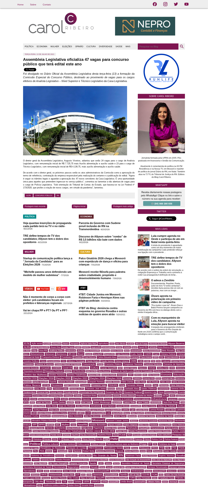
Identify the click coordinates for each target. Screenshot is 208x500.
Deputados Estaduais (33, 371)
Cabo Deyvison (122, 354)
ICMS (26, 399)
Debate (152, 368)
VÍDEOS (29, 289)
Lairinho (125, 410)
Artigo (34, 350)
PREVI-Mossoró (95, 448)
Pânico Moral (111, 428)
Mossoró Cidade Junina (117, 420)
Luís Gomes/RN (98, 413)
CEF (182, 357)
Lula (108, 413)
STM (89, 475)
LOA (88, 413)
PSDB (181, 448)
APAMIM (127, 347)
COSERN (56, 368)
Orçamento (60, 428)
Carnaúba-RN (124, 357)
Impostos (86, 399)
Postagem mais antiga (123, 206)
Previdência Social (113, 448)
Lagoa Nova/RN (97, 410)
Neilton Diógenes (131, 425)
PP (150, 444)
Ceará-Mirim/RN (172, 357)
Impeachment (74, 399)
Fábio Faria (140, 382)
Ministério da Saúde (165, 416)
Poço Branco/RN (126, 439)
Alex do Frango (142, 344)
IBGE (172, 396)
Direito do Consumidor (144, 371)
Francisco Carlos (61, 389)
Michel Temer (120, 416)
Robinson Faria (133, 455)
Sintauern (35, 475)
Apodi (134, 347)
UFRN (104, 482)
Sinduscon (172, 471)
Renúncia (60, 456)
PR (155, 444)
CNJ (158, 361)
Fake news (165, 382)
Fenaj (122, 385)
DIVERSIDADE (105, 46)
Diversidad (122, 375)
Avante (80, 350)
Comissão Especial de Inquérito (67, 364)
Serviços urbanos (177, 467)
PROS (154, 448)
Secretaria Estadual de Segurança (168, 463)
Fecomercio (57, 385)
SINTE (44, 474)
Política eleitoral (68, 444)
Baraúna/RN (136, 350)
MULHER (55, 46)
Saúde (93, 463)
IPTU (26, 402)
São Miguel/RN (40, 463)
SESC (40, 471)
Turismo (77, 481)
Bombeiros (61, 354)
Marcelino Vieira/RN (152, 413)
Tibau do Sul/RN (87, 478)
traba (155, 478)
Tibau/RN (100, 478)
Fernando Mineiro (135, 385)
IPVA (32, 402)
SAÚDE (119, 46)
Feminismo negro (99, 385)
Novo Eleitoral (178, 425)
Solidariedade (55, 474)
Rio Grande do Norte (104, 455)
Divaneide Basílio (108, 375)
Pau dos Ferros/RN (88, 435)
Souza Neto (69, 475)
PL (59, 439)
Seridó (109, 467)
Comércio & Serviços (44, 364)
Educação (179, 374)
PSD (174, 448)
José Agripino (109, 406)
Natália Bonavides (98, 425)
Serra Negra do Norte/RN (135, 467)
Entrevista (180, 378)
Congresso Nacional (133, 364)
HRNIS (157, 396)
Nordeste (153, 425)
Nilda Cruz (144, 425)
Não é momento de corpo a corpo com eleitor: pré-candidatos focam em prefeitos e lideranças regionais (46, 300)
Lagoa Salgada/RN (112, 410)
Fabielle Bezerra (112, 382)
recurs (142, 451)
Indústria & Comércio (123, 399)
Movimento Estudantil (148, 421)
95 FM (26, 343)
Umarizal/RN (113, 482)
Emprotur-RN (148, 378)
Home (20, 4)
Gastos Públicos (148, 388)
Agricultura (103, 343)
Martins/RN (45, 416)
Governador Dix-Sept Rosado (92, 392)
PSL (35, 451)
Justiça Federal (40, 410)
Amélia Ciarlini (68, 347)
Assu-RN (43, 350)
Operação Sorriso (37, 428)
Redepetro (158, 451)
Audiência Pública (57, 350)
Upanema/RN (139, 482)
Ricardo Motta (85, 456)
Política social (83, 444)
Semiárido (85, 467)
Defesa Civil (163, 368)
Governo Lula (150, 392)
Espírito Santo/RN (40, 382)
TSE (64, 481)
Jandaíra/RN (156, 402)
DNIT (131, 375)
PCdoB (122, 435)
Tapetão (123, 474)
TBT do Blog (134, 475)
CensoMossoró (53, 361)
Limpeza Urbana (59, 413)
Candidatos (67, 357)
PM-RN (99, 439)
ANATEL (86, 347)
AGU (112, 344)
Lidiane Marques (44, 413)
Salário (35, 460)
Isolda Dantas (58, 402)
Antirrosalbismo (108, 347)
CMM (133, 361)
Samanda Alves (47, 460)
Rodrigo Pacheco (149, 456)
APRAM (153, 347)
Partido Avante (171, 428)
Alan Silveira (120, 344)
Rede (149, 451)
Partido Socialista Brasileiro (159, 431)
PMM (114, 439)
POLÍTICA (29, 46)
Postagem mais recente (35, 206)
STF (78, 474)
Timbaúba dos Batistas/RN (117, 478)
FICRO (148, 385)
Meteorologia (107, 416)
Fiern (155, 385)
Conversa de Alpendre (174, 364)
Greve (161, 392)
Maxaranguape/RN (59, 416)
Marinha (181, 413)
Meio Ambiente (75, 416)
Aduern (66, 344)
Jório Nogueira (82, 406)
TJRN (132, 478)
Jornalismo (95, 406)
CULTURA (91, 46)
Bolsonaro (50, 354)
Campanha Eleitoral (51, 357)
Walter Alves (73, 485)
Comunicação (89, 364)
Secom (116, 463)
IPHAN (181, 399)
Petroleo (47, 439)
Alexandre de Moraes (158, 344)
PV (70, 451)
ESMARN (27, 382)
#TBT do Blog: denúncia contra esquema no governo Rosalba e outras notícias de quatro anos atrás (103, 311)
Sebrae (108, 463)
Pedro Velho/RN (164, 435)
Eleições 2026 (114, 378)
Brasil (81, 354)
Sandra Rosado (63, 460)
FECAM (46, 385)
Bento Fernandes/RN (151, 350)
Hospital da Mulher (144, 395)
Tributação (50, 481)
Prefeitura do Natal (167, 444)
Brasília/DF (98, 354)
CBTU (155, 357)
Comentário (28, 364)
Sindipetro (125, 471)
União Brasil (126, 481)
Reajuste (120, 451)
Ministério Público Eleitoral (44, 420)
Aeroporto (75, 344)
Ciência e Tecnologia (76, 361)
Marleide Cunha (31, 416)
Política (35, 444)
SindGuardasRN (102, 471)
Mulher (65, 424)
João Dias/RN (39, 406)
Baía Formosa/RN (92, 350)
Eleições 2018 (46, 378)
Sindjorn (148, 471)
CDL (161, 357)
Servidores (29, 470)
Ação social (37, 343)
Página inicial (79, 206)
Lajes (132, 410)
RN (58, 195)
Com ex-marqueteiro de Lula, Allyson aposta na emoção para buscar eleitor (168, 320)
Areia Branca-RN (165, 347)
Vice (39, 485)
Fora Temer (40, 389)
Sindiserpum (137, 471)
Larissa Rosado (157, 410)
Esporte (53, 382)
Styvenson (97, 474)
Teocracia (45, 478)
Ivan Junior (86, 402)
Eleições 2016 (30, 378)
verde (182, 482)
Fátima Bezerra (32, 385)
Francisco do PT (76, 389)
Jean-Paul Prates (171, 402)
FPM (49, 389)
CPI (76, 368)
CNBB (147, 361)
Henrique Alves (89, 395)
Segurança (73, 467)
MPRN (42, 425)
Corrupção (45, 368)
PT (55, 451)
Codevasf (166, 361)
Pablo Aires (86, 428)
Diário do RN (91, 371)
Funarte (111, 389)
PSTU (49, 451)
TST (70, 482)
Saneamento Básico (80, 460)
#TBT (83, 288)
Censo (43, 361)
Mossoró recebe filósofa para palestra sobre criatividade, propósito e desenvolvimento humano (102, 274)
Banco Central (116, 350)
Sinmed (181, 471)
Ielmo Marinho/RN (45, 399)
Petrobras (37, 439)
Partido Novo (122, 431)
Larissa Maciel (142, 410)
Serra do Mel (119, 467)
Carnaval (134, 357)
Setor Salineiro (69, 471)
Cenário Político (31, 361)
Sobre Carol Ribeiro (161, 96)
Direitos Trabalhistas (77, 375)
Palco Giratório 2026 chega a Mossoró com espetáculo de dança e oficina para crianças (103, 261)
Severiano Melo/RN (85, 471)
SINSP (26, 475)
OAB (26, 428)
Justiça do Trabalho (166, 406)
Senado (94, 467)
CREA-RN (84, 368)
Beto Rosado (168, 350)
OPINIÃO (79, 46)
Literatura (72, 413)
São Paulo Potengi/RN (58, 463)
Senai (102, 467)
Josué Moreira (123, 406)
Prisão (127, 448)
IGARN (64, 399)
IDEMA (34, 399)
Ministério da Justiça (146, 416)
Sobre (33, 4)
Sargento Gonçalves (78, 463)
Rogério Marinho (166, 455)
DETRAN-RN (78, 371)
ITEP (78, 402)
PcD (115, 435)
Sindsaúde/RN (159, 471)
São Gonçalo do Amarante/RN (138, 460)
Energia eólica (168, 378)
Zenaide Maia (87, 485)
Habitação (68, 396)
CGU (63, 361)
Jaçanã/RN (117, 402)
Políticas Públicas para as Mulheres (123, 444)
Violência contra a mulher (55, 485)
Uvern (165, 482)
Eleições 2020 (63, 378)
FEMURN (113, 385)
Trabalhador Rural (166, 478)
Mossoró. (134, 421)
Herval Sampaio (104, 396)
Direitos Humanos (57, 375)
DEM (172, 368)
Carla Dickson (89, 357)
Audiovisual (70, 350)
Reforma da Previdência (42, 455)
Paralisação (132, 428)
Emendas (127, 378)
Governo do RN (114, 392)
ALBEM (130, 344)
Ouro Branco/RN (73, 428)
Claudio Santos (107, 361)
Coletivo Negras (178, 361)
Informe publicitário (142, 399)
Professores (145, 448)
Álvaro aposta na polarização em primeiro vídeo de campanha (166, 299)
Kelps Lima (54, 410)
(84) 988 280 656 (163, 203)
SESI (46, 471)
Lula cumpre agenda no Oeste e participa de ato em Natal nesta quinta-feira (167, 239)
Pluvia (78, 439)
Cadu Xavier (136, 354)
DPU (145, 375)
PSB (162, 448)
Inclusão (108, 399)
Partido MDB (108, 431)
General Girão (177, 388)
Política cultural (50, 444)
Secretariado (59, 467)
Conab (100, 364)
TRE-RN (38, 481)
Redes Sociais (170, 451)
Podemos (138, 439)
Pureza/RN (62, 451)
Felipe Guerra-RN (71, 385)
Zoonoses (99, 485)
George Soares (56, 392)
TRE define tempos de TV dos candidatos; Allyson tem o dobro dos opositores (46, 238)
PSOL (42, 451)
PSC (168, 448)
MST (57, 425)
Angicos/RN (96, 347)
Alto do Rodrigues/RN (40, 347)
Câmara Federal (168, 354)
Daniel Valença (130, 368)
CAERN (148, 354)
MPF (35, 425)
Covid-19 (67, 367)
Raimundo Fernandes (105, 451)
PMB (106, 439)
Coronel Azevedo (31, 368)
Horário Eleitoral (127, 396)
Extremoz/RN (81, 382)
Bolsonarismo (37, 354)
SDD (101, 463)
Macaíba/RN (117, 413)
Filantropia (164, 385)
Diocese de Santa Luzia (122, 371)
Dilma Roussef (104, 371)
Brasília (89, 354)
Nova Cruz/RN (165, 425)
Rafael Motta (88, 451)
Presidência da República (52, 448)
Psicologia (28, 451)
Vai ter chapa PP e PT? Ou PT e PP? (45, 310)
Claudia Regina (93, 361)
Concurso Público (44, 195)
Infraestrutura (159, 399)
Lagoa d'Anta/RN (82, 410)
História (116, 396)
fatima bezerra (178, 382)
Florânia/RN (28, 389)
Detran (67, 371)
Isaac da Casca (43, 402)
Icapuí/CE (180, 396)
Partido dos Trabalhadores (72, 431)
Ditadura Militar (94, 375)
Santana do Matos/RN (99, 460)
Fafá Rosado (153, 382)
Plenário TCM (68, 439)
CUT (120, 368)
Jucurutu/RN (135, 406)
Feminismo (85, 385)
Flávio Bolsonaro (177, 385)
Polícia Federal (171, 439)
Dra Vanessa (154, 375)
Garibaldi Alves (132, 388)
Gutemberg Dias (55, 396)
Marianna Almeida (169, 413)
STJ (83, 475)
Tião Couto (73, 478)
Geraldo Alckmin (71, 392)
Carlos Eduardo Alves (107, 357)
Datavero (142, 368)
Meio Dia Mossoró (92, 416)
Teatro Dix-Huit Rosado (174, 475)
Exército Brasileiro (66, 382)
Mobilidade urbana (66, 420)
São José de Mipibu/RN (162, 460)
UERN (86, 481)
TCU (161, 475)
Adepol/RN (57, 344)
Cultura (94, 367)
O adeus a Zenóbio (162, 280)
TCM (154, 474)
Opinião (49, 428)
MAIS (128, 46)
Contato (47, 4)
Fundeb (120, 389)
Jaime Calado (143, 402)
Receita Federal (132, 451)
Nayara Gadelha (115, 425)
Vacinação (173, 482)
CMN (141, 361)
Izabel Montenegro (102, 402)
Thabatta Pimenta (59, 478)
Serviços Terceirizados (158, 467)
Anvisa (118, 347)
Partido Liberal (93, 431)
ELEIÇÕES (67, 46)
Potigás (144, 444)
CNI (153, 361)
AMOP (78, 347)
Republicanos (71, 456)
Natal (73, 425)
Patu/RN (75, 435)
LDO (34, 413)
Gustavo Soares (40, 396)
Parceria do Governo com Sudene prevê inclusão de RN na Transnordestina (100, 226)
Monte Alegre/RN (83, 421)
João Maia (51, 406)
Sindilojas (115, 471)
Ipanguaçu (173, 399)
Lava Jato (170, 410)
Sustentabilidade (111, 475)
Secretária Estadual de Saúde (136, 463)
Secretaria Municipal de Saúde (38, 467)
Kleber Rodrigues (67, 410)
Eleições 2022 (80, 378)
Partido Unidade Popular (39, 435)
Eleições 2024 (97, 378)
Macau (126, 413)
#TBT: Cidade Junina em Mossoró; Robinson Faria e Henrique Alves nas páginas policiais (102, 297)
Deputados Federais (54, 371)
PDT (129, 435)
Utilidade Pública (153, 482)
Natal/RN (82, 424)
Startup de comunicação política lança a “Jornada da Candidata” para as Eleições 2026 (47, 261)
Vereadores (30, 485)
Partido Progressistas (138, 431)
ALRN (28, 195)
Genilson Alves (30, 392)
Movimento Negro (166, 421)
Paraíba (121, 428)
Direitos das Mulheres (35, 374)
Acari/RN (47, 344)
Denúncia (180, 368)
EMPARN (137, 378)
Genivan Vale (43, 392)
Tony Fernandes (143, 478)
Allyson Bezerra (176, 343)
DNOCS (138, 375)
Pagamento (98, 428)
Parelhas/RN (144, 428)
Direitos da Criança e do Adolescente (169, 371)
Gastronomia (163, 389)
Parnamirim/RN (157, 428)
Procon (134, 448)
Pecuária (136, 435)
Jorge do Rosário (66, 406)
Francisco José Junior (96, 388)
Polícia (147, 439)
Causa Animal (145, 357)
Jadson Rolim (129, 402)
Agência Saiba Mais (88, 344)
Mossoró (98, 420)
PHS (54, 439)
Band (127, 350)
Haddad (77, 396)
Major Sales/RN (137, 413)
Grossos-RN (171, 392)
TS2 (58, 482)
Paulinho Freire (104, 435)
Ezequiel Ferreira (96, 382)
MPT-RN (50, 425)
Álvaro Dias (56, 347)
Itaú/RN (70, 402)
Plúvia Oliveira (88, 439)
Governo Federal (133, 392)
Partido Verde (56, 435)
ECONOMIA (42, 46)
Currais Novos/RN (108, 368)
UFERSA (96, 481)
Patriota (66, 435)
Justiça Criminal (149, 406)
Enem (158, 378)
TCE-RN (146, 474)
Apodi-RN (143, 347)
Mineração (132, 416)
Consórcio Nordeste (153, 364)
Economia (166, 374)
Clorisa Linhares (121, 361)
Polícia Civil (157, 439)
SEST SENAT (56, 471)
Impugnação (98, 399)
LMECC (81, 413)
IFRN (57, 399)
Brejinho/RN (109, 354)
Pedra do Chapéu (149, 435)
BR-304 (72, 354)
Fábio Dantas (127, 382)
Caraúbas (78, 357)
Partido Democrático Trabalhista (45, 431)
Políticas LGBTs (98, 444)
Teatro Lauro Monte (32, 478)
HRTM (165, 395)
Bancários (105, 350)
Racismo (77, 451)
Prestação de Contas (76, 448)
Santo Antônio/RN (117, 460)
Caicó (156, 354)
